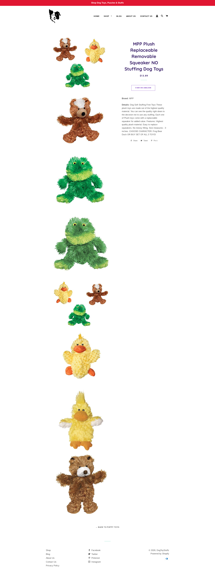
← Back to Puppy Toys (107, 527)
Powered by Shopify (160, 553)
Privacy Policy (52, 565)
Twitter (94, 554)
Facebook (96, 550)
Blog (119, 16)
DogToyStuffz (163, 550)
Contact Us (146, 16)
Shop (107, 16)
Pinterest (95, 558)
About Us (131, 16)
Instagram (96, 562)
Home (96, 16)
